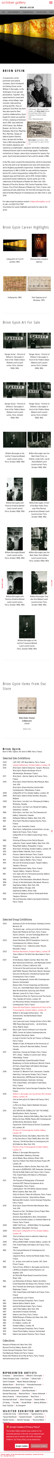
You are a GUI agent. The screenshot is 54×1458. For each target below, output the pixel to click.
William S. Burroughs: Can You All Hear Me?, (29, 1094)
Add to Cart (27, 729)
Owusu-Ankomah (38, 1393)
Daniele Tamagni (23, 1419)
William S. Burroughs (34, 1375)
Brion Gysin (20, 1384)
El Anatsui (6, 1375)
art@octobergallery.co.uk (40, 201)
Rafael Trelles (39, 1399)
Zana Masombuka (28, 1390)
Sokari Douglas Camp (11, 1378)
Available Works (28, 12)
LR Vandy (6, 1402)
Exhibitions (2, 583)
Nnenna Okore (24, 1393)
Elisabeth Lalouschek (11, 1390)
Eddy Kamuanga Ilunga (11, 1387)
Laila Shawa (39, 1417)
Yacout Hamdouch (10, 1417)
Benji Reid (35, 1396)
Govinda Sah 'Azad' (10, 1399)
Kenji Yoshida (8, 1405)
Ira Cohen (25, 1378)
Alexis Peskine (8, 1396)
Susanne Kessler (25, 1417)
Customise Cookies (39, 1446)
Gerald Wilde (26, 1402)
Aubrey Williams (40, 1402)
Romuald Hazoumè (34, 1384)
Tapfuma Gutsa (37, 1414)
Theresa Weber (38, 1419)
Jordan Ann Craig (9, 1414)
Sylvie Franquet (9, 1381)
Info (3, 12)
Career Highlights (14, 12)
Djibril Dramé (24, 1414)
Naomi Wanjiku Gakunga (26, 1381)
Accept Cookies (22, 1446)
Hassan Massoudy (9, 1393)
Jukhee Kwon (28, 1387)
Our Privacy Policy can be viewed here (27, 1439)
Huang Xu (6, 1422)
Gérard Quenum (22, 1396)
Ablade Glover (8, 1384)
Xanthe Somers (8, 1419)
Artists (52, 583)
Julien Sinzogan (26, 1399)
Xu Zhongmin (21, 1405)
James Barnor (18, 1375)
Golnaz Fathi (36, 1378)
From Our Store (41, 12)
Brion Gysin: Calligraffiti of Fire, (24, 1230)
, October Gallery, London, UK (31, 765)
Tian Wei (15, 1402)
